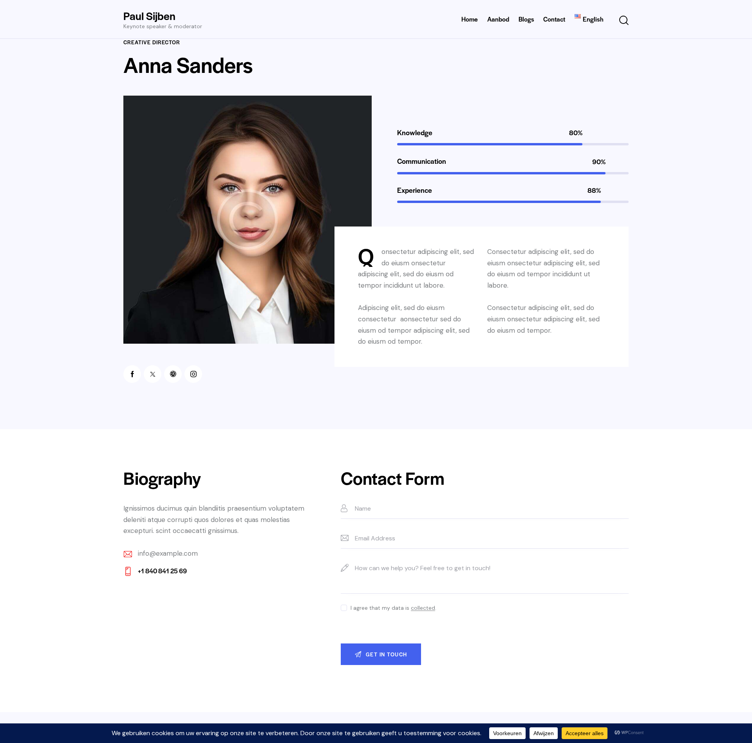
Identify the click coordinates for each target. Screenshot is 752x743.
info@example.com (168, 553)
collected (423, 608)
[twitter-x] (152, 374)
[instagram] (193, 374)
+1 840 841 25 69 (162, 570)
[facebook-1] (132, 374)
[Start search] (623, 20)
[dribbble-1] (173, 374)
